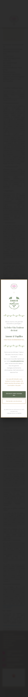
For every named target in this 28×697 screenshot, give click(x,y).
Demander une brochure (14, 401)
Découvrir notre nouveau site (14, 394)
